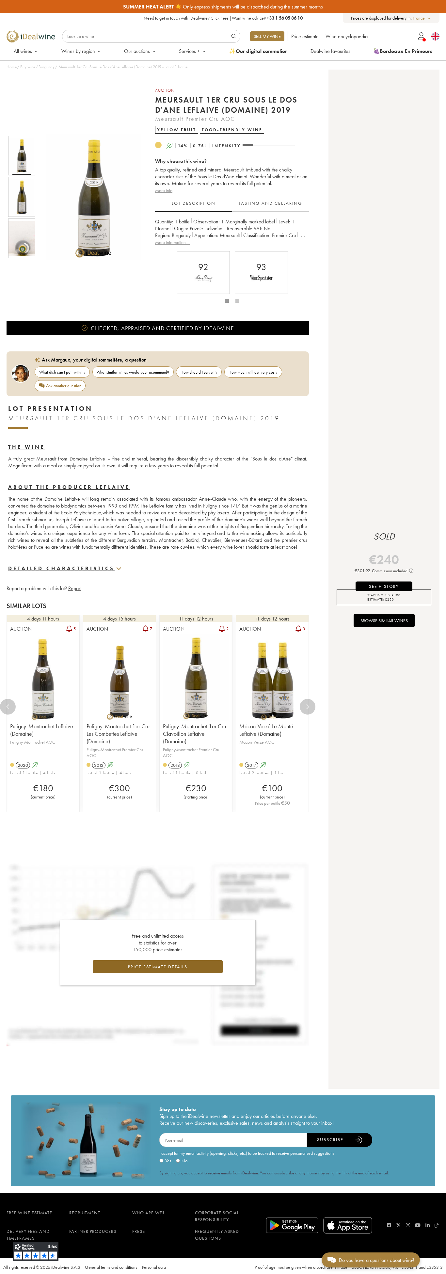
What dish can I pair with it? (62, 372)
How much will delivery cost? (253, 372)
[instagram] (408, 1225)
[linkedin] (427, 1225)
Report (74, 588)
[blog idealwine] (437, 1225)
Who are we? (148, 1213)
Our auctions (137, 51)
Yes (168, 1161)
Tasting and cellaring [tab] (270, 203)
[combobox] (422, 18)
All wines (23, 51)
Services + (189, 51)
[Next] (307, 707)
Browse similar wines (384, 620)
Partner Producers (92, 1231)
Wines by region (78, 51)
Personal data (154, 1267)
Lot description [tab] (193, 203)
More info (163, 190)
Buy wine (27, 67)
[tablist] (232, 203)
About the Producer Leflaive (69, 487)
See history (384, 586)
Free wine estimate (29, 1213)
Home (12, 67)
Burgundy (47, 67)
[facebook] (389, 1225)
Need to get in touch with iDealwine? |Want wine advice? (223, 18)
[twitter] (398, 1225)
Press (138, 1231)
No (184, 1161)
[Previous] (8, 707)
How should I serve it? (199, 372)
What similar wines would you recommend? (133, 372)
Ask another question (63, 385)
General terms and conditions (111, 1267)
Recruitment (84, 1213)
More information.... (172, 242)
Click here (220, 18)
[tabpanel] (232, 232)
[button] (89, 197)
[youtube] (418, 1225)
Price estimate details (157, 967)
